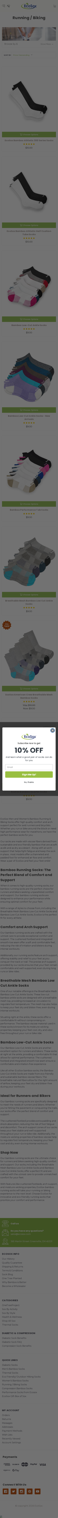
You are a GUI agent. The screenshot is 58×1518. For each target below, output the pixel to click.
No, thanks (29, 782)
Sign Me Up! (29, 774)
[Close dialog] (53, 730)
